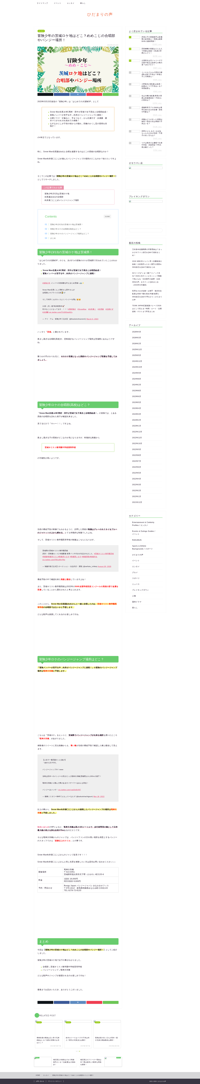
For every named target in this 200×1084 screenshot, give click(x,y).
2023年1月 (136, 426)
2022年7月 (136, 461)
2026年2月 (136, 343)
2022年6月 (136, 467)
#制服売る (93, 557)
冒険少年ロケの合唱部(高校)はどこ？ (65, 229)
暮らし (83, 3)
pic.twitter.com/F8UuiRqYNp (53, 560)
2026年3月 (136, 338)
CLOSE (107, 216)
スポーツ (136, 578)
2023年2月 (136, 420)
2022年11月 (137, 438)
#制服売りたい (52, 557)
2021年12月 (137, 502)
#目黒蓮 (101, 309)
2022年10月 (137, 443)
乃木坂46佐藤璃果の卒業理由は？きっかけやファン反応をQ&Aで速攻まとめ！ (147, 252)
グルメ (135, 572)
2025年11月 (137, 349)
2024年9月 (136, 373)
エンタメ (70, 3)
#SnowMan (82, 309)
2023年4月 (136, 408)
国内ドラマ (136, 602)
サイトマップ (42, 3)
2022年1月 (136, 496)
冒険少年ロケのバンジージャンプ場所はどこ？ (69, 234)
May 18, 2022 (99, 796)
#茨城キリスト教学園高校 (104, 554)
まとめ (53, 238)
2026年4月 (136, 332)
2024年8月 (136, 379)
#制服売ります (63, 557)
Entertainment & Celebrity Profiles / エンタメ (143, 523)
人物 (134, 596)
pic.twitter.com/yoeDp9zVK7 (69, 790)
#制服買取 (86, 557)
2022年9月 (136, 449)
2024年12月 (137, 361)
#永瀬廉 (45, 312)
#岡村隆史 (72, 309)
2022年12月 (137, 432)
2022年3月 (136, 485)
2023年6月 (136, 396)
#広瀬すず (109, 309)
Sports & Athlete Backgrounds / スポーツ (142, 547)
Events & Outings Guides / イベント (143, 532)
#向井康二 (92, 309)
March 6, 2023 (92, 319)
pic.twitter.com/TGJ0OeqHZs (60, 312)
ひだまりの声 (100, 14)
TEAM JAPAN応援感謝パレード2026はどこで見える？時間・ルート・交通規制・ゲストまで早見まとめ (147, 308)
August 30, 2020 (104, 566)
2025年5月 (136, 355)
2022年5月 (136, 473)
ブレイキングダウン (140, 590)
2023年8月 (136, 391)
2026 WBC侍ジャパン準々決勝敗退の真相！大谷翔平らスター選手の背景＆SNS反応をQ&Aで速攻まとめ (147, 264)
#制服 (44, 557)
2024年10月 (137, 367)
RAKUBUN (137, 540)
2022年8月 (136, 455)
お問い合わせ (40, 1081)
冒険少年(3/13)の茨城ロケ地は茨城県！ (66, 224)
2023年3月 (136, 414)
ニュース (136, 584)
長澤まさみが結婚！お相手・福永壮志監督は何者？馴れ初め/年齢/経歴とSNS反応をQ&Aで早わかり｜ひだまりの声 (147, 295)
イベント (57, 3)
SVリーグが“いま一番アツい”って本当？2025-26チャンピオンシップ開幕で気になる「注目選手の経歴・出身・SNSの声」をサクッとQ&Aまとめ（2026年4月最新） (147, 279)
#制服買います (75, 557)
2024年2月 (136, 385)
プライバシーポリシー (55, 1081)
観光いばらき (43, 827)
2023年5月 (136, 402)
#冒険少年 (46, 283)
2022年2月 (136, 490)
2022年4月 (136, 479)
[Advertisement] (78, 381)
